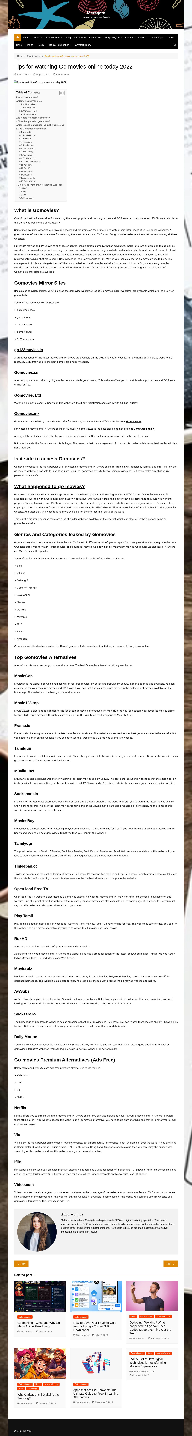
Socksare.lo (29, 178)
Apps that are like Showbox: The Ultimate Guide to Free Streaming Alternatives (95, 1393)
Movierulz (28, 171)
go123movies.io (30, 104)
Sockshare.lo (29, 148)
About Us (38, 37)
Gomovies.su (29, 107)
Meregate (96, 12)
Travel (19, 45)
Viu (24, 191)
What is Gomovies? (28, 97)
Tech (21, 1389)
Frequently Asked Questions (120, 37)
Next (168, 1263)
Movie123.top (29, 135)
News (141, 37)
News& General (163, 1316)
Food (171, 37)
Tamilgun (27, 142)
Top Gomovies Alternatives (32, 128)
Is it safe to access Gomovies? (34, 117)
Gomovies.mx (29, 114)
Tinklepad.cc (29, 158)
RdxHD (27, 168)
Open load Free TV (32, 161)
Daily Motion (29, 181)
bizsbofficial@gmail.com (143, 1371)
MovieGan (27, 132)
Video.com (28, 198)
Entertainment (62, 74)
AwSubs (28, 175)
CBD (41, 45)
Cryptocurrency (83, 45)
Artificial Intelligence (58, 45)
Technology (156, 37)
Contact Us (95, 37)
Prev (23, 1263)
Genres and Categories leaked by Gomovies (41, 125)
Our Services (53, 37)
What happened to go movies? (34, 121)
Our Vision (80, 37)
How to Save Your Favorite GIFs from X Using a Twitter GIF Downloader (94, 1326)
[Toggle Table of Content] (60, 93)
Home (26, 37)
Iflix (24, 194)
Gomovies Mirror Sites (30, 101)
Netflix (25, 188)
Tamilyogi (27, 155)
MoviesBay (28, 151)
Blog (68, 37)
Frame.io (27, 138)
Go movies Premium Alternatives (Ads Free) (40, 184)
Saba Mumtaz (23, 74)
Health (29, 45)
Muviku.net (28, 145)
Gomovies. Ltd (30, 111)
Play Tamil (28, 165)
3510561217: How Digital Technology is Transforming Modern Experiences (147, 1362)
